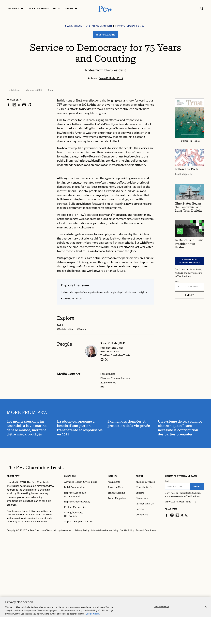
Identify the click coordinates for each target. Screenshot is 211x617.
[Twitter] (182, 515)
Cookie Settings (161, 606)
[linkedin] (14, 105)
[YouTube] (187, 515)
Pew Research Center (96, 156)
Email (177, 281)
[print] (30, 105)
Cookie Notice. (93, 613)
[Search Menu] (201, 8)
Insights (113, 476)
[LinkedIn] (177, 515)
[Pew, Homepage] (105, 8)
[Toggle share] (202, 96)
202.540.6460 (108, 382)
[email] (24, 105)
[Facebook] (167, 515)
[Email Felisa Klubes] (102, 386)
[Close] (205, 606)
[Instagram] (172, 515)
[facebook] (9, 105)
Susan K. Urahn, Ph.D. (113, 343)
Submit (189, 295)
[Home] (35, 467)
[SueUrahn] (106, 359)
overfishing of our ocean (77, 234)
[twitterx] (19, 105)
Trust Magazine (105, 35)
